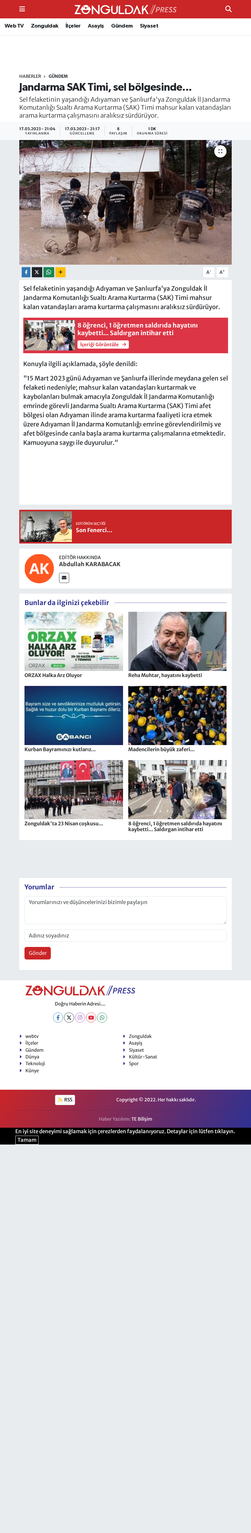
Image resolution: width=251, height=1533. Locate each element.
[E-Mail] (64, 578)
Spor (134, 1063)
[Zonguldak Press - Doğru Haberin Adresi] (125, 9)
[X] (69, 1018)
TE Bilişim (141, 1119)
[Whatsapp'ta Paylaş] (48, 272)
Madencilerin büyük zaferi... (161, 749)
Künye (32, 1070)
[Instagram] (80, 1018)
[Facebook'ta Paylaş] (26, 272)
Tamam (26, 1140)
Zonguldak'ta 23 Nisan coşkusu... (63, 823)
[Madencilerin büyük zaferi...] (177, 715)
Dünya (32, 1057)
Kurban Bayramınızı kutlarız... (60, 749)
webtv (32, 1036)
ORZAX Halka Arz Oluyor (53, 675)
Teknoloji (35, 1063)
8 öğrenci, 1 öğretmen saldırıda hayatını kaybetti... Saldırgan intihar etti (175, 826)
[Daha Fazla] (60, 272)
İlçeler (73, 26)
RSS (67, 1100)
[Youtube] (91, 1018)
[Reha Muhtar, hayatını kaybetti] (177, 641)
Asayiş (96, 26)
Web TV (14, 26)
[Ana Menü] (22, 9)
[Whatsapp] (102, 1018)
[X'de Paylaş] (37, 272)
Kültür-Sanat (143, 1057)
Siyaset (149, 26)
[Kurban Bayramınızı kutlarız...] (73, 715)
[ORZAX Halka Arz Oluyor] (73, 641)
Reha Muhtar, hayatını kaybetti (165, 675)
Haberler (30, 76)
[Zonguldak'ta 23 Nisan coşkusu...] (73, 789)
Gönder (38, 953)
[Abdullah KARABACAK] (39, 568)
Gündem (122, 26)
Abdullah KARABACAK (90, 564)
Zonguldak (44, 26)
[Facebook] (58, 1018)
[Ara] (228, 9)
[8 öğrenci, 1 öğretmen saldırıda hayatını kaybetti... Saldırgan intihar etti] (177, 789)
